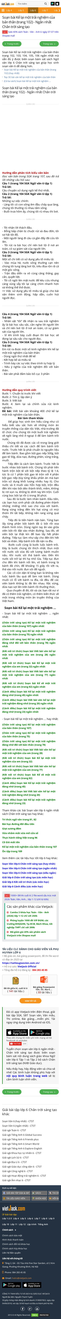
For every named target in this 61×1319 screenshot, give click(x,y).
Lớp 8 (44, 1218)
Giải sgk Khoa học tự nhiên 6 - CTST (21, 1153)
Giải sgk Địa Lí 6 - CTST (14, 1162)
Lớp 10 (5, 1224)
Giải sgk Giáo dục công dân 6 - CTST (22, 1166)
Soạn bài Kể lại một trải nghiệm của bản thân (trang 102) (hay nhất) (30, 71)
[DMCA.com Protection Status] (42, 1315)
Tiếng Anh (43, 1224)
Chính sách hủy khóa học (14, 1248)
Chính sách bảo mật (12, 1235)
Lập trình (31, 1224)
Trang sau (48, 43)
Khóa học (41, 1198)
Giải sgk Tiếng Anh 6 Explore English (22, 1148)
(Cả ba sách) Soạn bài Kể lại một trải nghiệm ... (27, 81)
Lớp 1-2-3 (7, 1218)
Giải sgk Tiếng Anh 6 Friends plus (20, 1139)
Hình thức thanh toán (13, 1239)
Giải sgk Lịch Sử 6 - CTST (15, 1157)
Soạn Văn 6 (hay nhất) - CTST (18, 1121)
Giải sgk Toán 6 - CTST (14, 1130)
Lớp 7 (45, 10)
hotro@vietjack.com (22, 1278)
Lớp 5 (21, 10)
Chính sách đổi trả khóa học (16, 1244)
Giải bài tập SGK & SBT (17, 1193)
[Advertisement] (30, 138)
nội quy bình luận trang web (26, 1076)
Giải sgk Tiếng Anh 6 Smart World (20, 1144)
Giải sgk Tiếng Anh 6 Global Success (22, 1134)
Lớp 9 (51, 1218)
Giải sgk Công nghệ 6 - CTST (17, 1171)
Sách (38, 1193)
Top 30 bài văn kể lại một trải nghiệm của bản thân (30, 77)
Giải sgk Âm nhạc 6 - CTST (16, 1180)
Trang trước (13, 43)
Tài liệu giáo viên (15, 1198)
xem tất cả (30, 1001)
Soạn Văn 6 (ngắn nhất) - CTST (19, 1125)
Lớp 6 (33, 10)
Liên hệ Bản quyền (11, 1252)
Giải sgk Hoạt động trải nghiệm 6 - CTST (24, 1175)
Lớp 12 (22, 1224)
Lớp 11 (14, 1224)
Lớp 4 (9, 10)
